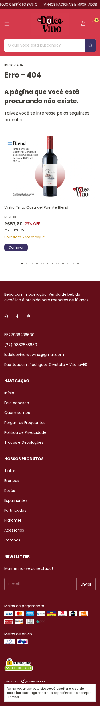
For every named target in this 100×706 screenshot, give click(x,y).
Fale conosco (16, 402)
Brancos (11, 480)
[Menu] (6, 24)
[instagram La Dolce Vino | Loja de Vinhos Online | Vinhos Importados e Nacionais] (6, 316)
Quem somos (17, 412)
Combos (12, 540)
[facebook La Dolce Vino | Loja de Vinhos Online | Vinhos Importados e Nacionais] (17, 316)
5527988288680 (19, 334)
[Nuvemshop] (25, 682)
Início (8, 65)
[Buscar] (90, 45)
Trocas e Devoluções (23, 442)
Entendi (13, 697)
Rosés (9, 490)
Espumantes (15, 500)
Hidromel (12, 520)
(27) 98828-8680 (20, 344)
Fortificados (15, 510)
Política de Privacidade (25, 432)
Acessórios (14, 530)
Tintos (10, 470)
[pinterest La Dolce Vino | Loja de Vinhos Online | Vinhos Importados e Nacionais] (28, 316)
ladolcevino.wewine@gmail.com (34, 354)
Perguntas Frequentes (24, 422)
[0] (93, 24)
